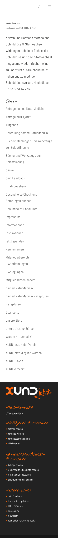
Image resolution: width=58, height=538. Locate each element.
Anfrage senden (15, 429)
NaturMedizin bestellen (19, 474)
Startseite (12, 312)
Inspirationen (14, 233)
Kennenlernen (15, 249)
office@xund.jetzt (15, 413)
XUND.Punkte (14, 361)
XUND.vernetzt (15, 369)
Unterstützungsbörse (20, 328)
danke (10, 170)
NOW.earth (13, 515)
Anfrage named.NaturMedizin (25, 108)
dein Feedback (15, 178)
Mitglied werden (16, 433)
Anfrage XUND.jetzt (18, 117)
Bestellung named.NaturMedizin (27, 133)
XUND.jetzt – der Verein (21, 344)
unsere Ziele (14, 320)
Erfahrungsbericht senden (20, 479)
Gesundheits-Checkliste (22, 209)
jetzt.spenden (15, 241)
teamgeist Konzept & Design (22, 520)
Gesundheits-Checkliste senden (23, 470)
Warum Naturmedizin (19, 336)
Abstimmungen (18, 264)
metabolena (13, 23)
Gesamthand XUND (17, 27)
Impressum (13, 217)
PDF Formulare (15, 506)
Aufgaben (12, 125)
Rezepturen (13, 304)
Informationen (15, 225)
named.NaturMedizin (19, 288)
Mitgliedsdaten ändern (20, 280)
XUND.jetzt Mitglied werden (24, 353)
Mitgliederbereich (17, 257)
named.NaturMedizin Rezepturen (27, 296)
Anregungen (16, 272)
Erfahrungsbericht (17, 186)
